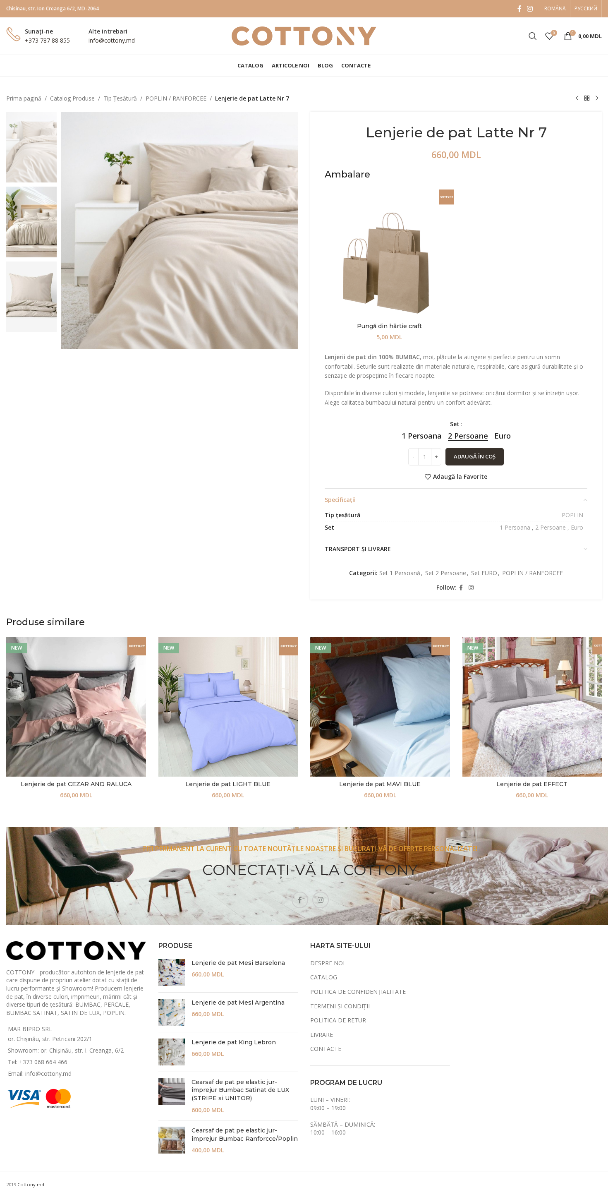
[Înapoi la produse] (587, 98)
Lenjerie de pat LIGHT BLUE (227, 784)
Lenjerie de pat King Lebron (233, 1042)
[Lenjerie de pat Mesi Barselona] (171, 972)
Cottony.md (30, 1184)
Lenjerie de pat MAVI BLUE (380, 784)
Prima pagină (23, 98)
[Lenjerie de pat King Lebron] (171, 1052)
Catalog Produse (72, 98)
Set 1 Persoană (399, 573)
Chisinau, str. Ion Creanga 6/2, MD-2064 (52, 8)
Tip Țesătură (120, 98)
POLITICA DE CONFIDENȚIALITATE (358, 992)
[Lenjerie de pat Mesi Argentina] (171, 1012)
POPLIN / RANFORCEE (176, 98)
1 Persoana (515, 527)
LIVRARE (321, 1035)
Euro (577, 527)
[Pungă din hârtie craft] (389, 254)
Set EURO (484, 573)
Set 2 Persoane (445, 573)
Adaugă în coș (474, 456)
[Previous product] (577, 98)
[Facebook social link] (519, 8)
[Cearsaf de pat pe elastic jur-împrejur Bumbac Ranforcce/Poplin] (171, 1140)
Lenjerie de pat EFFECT (531, 784)
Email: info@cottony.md (40, 1073)
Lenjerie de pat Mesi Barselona (238, 963)
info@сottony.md (112, 40)
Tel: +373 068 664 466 (37, 1062)
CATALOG (323, 977)
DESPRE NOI (327, 963)
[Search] (532, 36)
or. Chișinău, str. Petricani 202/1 (50, 1039)
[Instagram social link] (530, 8)
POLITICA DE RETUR (338, 1020)
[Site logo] (304, 35)
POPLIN (572, 515)
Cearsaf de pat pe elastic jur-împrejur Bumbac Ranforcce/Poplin (244, 1134)
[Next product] (597, 98)
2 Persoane (550, 527)
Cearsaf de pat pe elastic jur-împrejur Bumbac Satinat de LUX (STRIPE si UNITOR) (240, 1090)
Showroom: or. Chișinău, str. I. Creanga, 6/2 (66, 1050)
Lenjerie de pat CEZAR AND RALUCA (76, 784)
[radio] (422, 436)
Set (455, 424)
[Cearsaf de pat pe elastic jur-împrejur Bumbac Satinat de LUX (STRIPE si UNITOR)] (171, 1096)
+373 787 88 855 (47, 40)
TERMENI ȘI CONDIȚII (340, 1006)
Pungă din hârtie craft (389, 326)
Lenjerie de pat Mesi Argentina (238, 1002)
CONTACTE (325, 1049)
